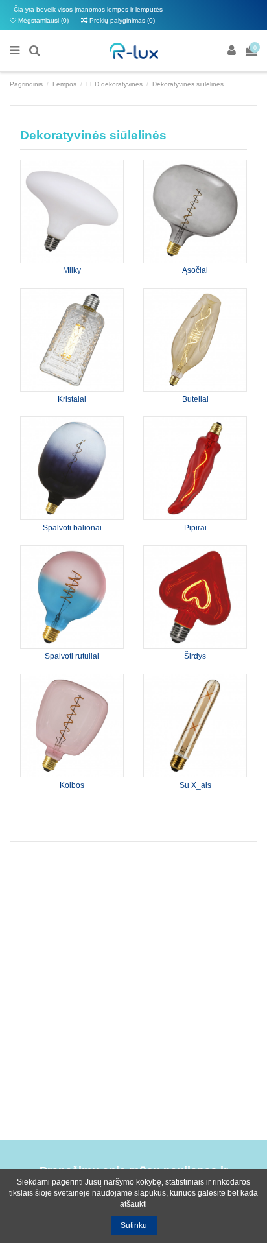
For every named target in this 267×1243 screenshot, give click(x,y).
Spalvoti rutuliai (72, 656)
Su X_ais (195, 785)
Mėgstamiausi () (43, 20)
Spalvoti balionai (72, 527)
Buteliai (195, 399)
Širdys (195, 656)
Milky (72, 270)
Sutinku (134, 1225)
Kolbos (72, 785)
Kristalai (72, 399)
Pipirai (195, 527)
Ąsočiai (195, 270)
